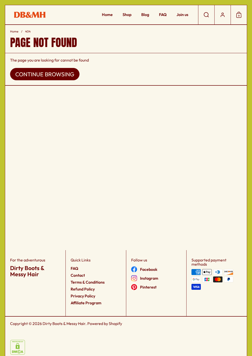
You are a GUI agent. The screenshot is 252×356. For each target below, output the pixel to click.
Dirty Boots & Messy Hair (64, 323)
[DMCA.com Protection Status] (17, 353)
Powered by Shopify (104, 323)
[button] (206, 14)
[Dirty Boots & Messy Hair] (29, 15)
